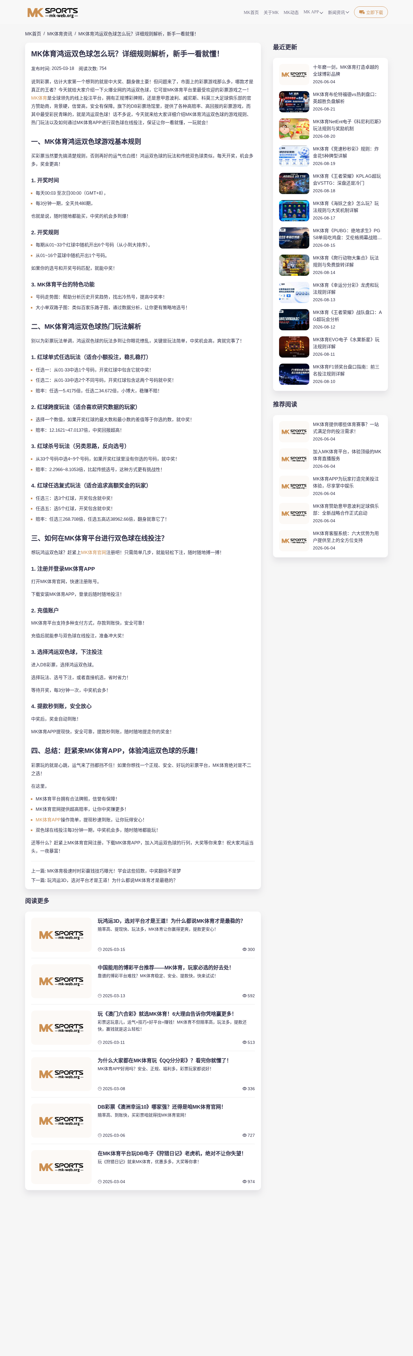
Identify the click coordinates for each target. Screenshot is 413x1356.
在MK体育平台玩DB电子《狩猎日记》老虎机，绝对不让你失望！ (172, 1153)
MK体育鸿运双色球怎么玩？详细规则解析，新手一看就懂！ (138, 33)
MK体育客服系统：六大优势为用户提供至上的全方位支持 (346, 537)
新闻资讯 (336, 12)
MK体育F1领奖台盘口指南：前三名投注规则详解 (346, 370)
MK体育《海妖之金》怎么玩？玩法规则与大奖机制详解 (346, 207)
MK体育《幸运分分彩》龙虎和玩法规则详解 (346, 288)
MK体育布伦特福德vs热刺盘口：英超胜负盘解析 (346, 98)
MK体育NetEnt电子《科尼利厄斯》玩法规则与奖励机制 (347, 125)
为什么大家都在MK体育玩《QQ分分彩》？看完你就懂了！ (165, 1061)
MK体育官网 (93, 552)
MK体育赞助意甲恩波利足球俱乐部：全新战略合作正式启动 (346, 509)
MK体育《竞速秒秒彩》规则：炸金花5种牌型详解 (346, 152)
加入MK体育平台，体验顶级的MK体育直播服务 (347, 455)
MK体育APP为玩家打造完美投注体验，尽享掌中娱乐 (346, 482)
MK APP (311, 12)
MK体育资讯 (59, 33)
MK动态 (291, 12)
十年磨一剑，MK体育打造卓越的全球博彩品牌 (346, 70)
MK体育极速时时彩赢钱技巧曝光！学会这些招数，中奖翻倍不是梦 (114, 870)
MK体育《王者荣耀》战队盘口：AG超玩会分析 (347, 316)
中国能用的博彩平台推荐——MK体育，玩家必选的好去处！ (166, 968)
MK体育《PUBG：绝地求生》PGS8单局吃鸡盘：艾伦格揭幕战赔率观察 (347, 234)
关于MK (271, 12)
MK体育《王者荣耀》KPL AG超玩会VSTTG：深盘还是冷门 (347, 179)
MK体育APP (48, 819)
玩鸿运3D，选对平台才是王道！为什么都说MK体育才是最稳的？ (112, 880)
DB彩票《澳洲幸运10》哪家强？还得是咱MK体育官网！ (162, 1107)
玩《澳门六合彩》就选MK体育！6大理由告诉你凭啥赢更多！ (167, 1014)
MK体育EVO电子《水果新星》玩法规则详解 (346, 343)
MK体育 (39, 98)
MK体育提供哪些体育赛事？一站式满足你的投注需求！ (346, 428)
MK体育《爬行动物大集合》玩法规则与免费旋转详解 (346, 261)
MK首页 (251, 12)
